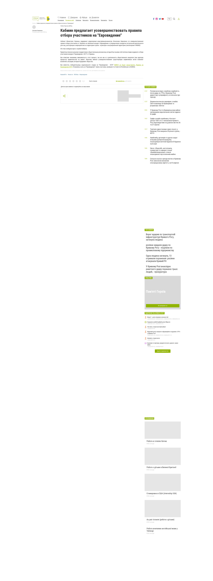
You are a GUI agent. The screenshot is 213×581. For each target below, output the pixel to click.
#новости (70, 74)
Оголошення (61, 20)
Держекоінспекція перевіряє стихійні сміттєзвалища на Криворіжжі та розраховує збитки (164, 104)
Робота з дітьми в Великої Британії (161, 467)
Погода (110, 20)
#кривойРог (63, 74)
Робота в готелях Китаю (157, 441)
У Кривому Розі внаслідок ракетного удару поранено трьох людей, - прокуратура (161, 269)
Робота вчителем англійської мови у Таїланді (162, 529)
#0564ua (76, 74)
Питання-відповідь (94, 20)
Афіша (84, 17)
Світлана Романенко (37, 30)
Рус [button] (169, 19)
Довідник (74, 17)
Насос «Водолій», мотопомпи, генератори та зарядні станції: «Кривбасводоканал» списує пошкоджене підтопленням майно (163, 151)
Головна (34, 23)
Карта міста (85, 20)
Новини (63, 17)
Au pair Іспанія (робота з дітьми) (160, 519)
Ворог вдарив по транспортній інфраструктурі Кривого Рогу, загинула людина (160, 237)
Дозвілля (95, 17)
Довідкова (78, 20)
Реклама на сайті (69, 20)
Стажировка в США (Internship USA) (162, 493)
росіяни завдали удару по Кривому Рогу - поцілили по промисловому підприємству (160, 248)
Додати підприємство (162, 351)
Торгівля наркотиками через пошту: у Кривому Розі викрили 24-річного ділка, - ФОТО (165, 131)
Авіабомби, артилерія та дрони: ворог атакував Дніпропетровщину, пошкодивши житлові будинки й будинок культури (165, 141)
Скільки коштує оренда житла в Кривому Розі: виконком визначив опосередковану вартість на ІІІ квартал (165, 161)
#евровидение (83, 74)
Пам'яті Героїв (155, 291)
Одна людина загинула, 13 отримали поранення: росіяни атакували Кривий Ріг (160, 258)
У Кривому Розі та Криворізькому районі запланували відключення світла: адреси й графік (165, 112)
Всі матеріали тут (162, 305)
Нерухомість (104, 20)
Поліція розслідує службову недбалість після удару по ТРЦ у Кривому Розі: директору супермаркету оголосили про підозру (165, 94)
